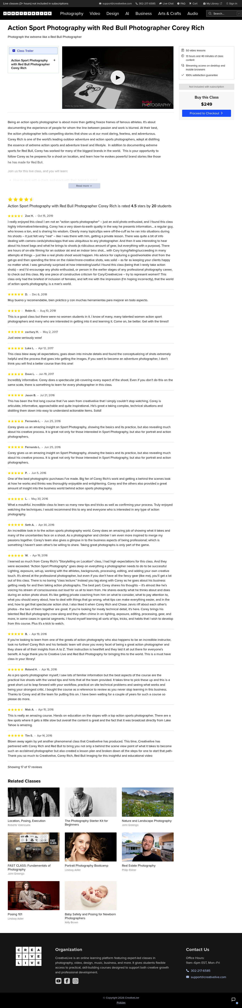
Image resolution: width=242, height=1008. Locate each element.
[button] (233, 999)
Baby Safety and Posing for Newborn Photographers (90, 916)
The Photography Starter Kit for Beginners (86, 822)
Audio (192, 13)
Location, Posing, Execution (27, 820)
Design (112, 13)
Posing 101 (15, 914)
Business (144, 13)
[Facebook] (67, 981)
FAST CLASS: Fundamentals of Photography (29, 867)
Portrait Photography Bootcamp (86, 865)
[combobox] (224, 13)
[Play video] (117, 77)
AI (127, 13)
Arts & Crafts (169, 13)
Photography (71, 13)
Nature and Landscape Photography (147, 820)
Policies (121, 1002)
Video (95, 13)
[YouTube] (58, 981)
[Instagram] (75, 981)
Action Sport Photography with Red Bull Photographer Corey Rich (30, 64)
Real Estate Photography (139, 865)
